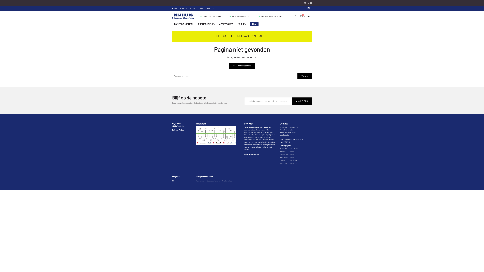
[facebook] (308, 9)
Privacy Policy (178, 130)
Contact (183, 8)
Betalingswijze (227, 181)
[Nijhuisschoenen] (183, 16)
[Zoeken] (295, 16)
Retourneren (200, 181)
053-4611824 (284, 135)
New (254, 24)
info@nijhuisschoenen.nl (288, 132)
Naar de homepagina (242, 65)
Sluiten (306, 3)
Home (174, 8)
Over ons (210, 8)
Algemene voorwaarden (178, 124)
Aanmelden (302, 101)
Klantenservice (196, 8)
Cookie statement (213, 181)
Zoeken (304, 76)
